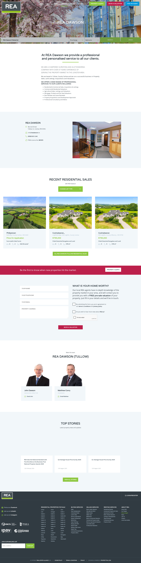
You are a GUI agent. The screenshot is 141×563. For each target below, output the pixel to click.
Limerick (43, 532)
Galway (42, 528)
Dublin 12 (63, 520)
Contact (82, 4)
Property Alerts (97, 3)
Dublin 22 (53, 526)
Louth (62, 532)
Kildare (62, 528)
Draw (131, 40)
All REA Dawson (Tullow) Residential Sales (70, 254)
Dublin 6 (53, 516)
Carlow (42, 509)
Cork (42, 511)
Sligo (62, 537)
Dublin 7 (43, 518)
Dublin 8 (53, 518)
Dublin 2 (43, 513)
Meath (52, 534)
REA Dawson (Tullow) (10, 40)
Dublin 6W (63, 516)
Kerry (52, 528)
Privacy (83, 560)
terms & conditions (84, 306)
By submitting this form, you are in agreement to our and (91, 305)
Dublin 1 (63, 511)
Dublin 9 (63, 518)
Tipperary (43, 539)
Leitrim (62, 530)
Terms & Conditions (71, 560)
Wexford (43, 541)
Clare (62, 509)
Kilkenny (43, 530)
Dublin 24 (63, 526)
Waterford (53, 539)
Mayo (42, 534)
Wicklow (53, 541)
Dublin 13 (43, 522)
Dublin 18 (63, 524)
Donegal (53, 511)
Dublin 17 (53, 524)
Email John (30, 396)
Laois (52, 530)
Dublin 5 (43, 516)
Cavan (52, 509)
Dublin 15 (63, 522)
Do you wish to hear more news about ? (90, 312)
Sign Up (30, 546)
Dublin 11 (53, 520)
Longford (53, 532)
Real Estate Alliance (43, 560)
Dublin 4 (63, 513)
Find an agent (132, 3)
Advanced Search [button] (134, 39)
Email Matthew (64, 396)
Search (110, 40)
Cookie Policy (58, 560)
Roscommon (54, 537)
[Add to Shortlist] (43, 200)
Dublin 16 (43, 524)
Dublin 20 (43, 526)
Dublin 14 (53, 522)
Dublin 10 (43, 520)
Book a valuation (115, 3)
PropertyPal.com (106, 560)
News (72, 4)
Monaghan (63, 534)
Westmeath (63, 539)
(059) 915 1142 (33, 136)
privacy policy (98, 306)
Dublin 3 (53, 513)
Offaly (42, 537)
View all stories (70, 479)
